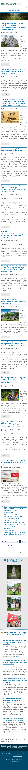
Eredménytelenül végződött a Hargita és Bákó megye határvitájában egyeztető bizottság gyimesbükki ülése (13, 188)
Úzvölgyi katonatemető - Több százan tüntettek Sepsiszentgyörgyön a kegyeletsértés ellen (14, 462)
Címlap (3, 746)
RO (13, 10)
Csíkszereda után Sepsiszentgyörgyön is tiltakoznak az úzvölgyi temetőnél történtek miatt (15, 533)
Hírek (9, 746)
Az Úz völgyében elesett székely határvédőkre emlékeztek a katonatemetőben (12, 700)
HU (10, 10)
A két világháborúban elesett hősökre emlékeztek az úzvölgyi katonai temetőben (14, 642)
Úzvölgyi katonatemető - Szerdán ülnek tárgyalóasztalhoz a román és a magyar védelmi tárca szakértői (14, 525)
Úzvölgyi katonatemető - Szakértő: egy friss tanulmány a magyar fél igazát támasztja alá (13, 71)
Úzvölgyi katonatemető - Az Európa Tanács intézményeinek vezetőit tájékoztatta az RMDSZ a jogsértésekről (15, 510)
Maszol (17, 656)
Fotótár (15, 746)
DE (18, 10)
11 (5, 545)
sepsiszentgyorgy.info (14, 760)
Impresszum (17, 756)
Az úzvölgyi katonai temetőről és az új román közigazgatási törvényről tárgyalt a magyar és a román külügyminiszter (13, 268)
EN (15, 10)
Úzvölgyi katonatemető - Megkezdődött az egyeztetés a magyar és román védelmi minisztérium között (13, 517)
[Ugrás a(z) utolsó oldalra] (11, 545)
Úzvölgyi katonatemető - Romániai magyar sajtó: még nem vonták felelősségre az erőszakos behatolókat (13, 380)
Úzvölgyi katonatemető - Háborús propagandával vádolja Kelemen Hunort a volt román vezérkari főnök (14, 344)
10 (2, 545)
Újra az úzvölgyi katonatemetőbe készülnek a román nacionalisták (13, 719)
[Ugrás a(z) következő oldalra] (8, 545)
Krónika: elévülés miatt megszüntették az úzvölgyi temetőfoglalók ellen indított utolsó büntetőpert (15, 662)
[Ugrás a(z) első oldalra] (2, 541)
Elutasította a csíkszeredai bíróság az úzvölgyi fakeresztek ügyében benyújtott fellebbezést (15, 680)
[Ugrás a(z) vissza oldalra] (5, 541)
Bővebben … (6, 64)
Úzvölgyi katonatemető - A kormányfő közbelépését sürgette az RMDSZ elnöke (14, 301)
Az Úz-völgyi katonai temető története (16, 747)
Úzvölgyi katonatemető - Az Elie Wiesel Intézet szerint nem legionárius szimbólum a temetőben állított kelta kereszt (13, 26)
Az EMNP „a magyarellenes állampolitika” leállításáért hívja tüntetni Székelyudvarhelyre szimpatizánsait (12, 234)
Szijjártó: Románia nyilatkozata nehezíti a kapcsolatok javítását (12, 150)
